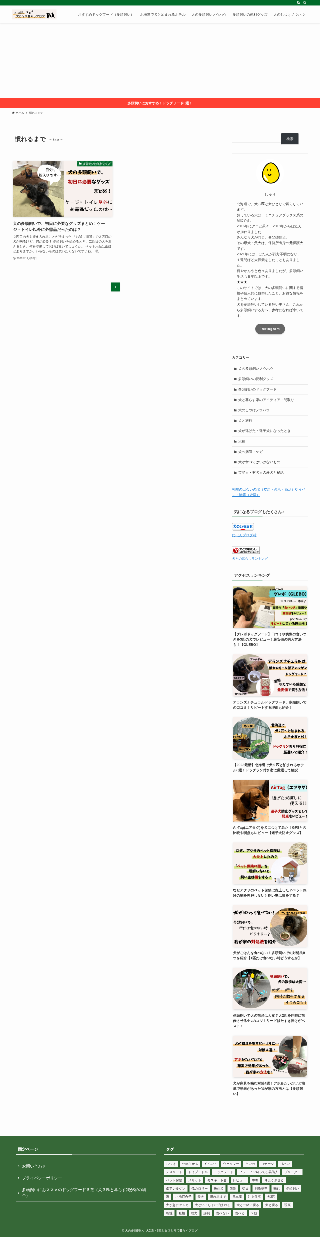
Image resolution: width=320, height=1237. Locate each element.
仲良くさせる (274, 1180)
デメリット (174, 1172)
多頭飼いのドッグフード (257, 389)
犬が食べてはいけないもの (259, 462)
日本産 (237, 1197)
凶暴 (233, 1188)
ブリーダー (292, 1172)
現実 (287, 1205)
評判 (207, 1213)
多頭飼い (292, 1188)
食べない (222, 1213)
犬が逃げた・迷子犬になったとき (264, 431)
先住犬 (219, 1188)
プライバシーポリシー (42, 1178)
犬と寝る (271, 1205)
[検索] (305, 2)
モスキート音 (217, 1180)
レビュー (239, 1180)
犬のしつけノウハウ (254, 410)
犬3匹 (271, 1197)
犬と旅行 (245, 420)
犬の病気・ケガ (250, 452)
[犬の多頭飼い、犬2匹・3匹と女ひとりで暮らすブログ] (34, 14)
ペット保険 (174, 1180)
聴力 (194, 1213)
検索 (290, 139)
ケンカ (250, 1164)
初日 (245, 1188)
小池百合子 (183, 1197)
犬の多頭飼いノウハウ (255, 369)
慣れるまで (218, 1197)
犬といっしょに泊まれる (212, 1205)
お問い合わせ (34, 1166)
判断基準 (261, 1188)
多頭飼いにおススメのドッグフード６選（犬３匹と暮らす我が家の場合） (84, 1192)
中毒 (255, 1180)
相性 (169, 1213)
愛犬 (201, 1197)
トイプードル (198, 1172)
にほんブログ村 (244, 535)
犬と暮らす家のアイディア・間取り (266, 400)
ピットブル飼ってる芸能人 (258, 1172)
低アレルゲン (176, 1188)
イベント (210, 1164)
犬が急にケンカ (177, 1205)
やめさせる (190, 1164)
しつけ (171, 1164)
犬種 (241, 441)
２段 (254, 1213)
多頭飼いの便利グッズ (255, 379)
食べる (240, 1213)
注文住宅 (254, 1197)
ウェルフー (231, 1164)
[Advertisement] (160, 61)
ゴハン (285, 1164)
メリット (194, 1180)
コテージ (267, 1164)
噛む (277, 1188)
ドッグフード (223, 1172)
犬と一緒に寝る (247, 1205)
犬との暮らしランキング (250, 558)
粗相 (181, 1213)
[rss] (298, 2)
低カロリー (200, 1188)
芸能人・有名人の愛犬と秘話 (261, 472)
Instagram (270, 329)
